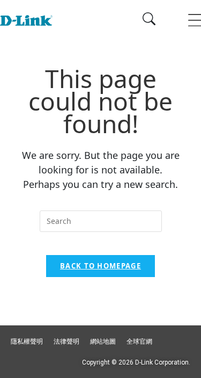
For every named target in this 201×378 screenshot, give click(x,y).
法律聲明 (66, 341)
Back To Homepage (100, 266)
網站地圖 (103, 341)
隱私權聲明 (27, 341)
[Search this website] (101, 221)
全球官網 (139, 341)
